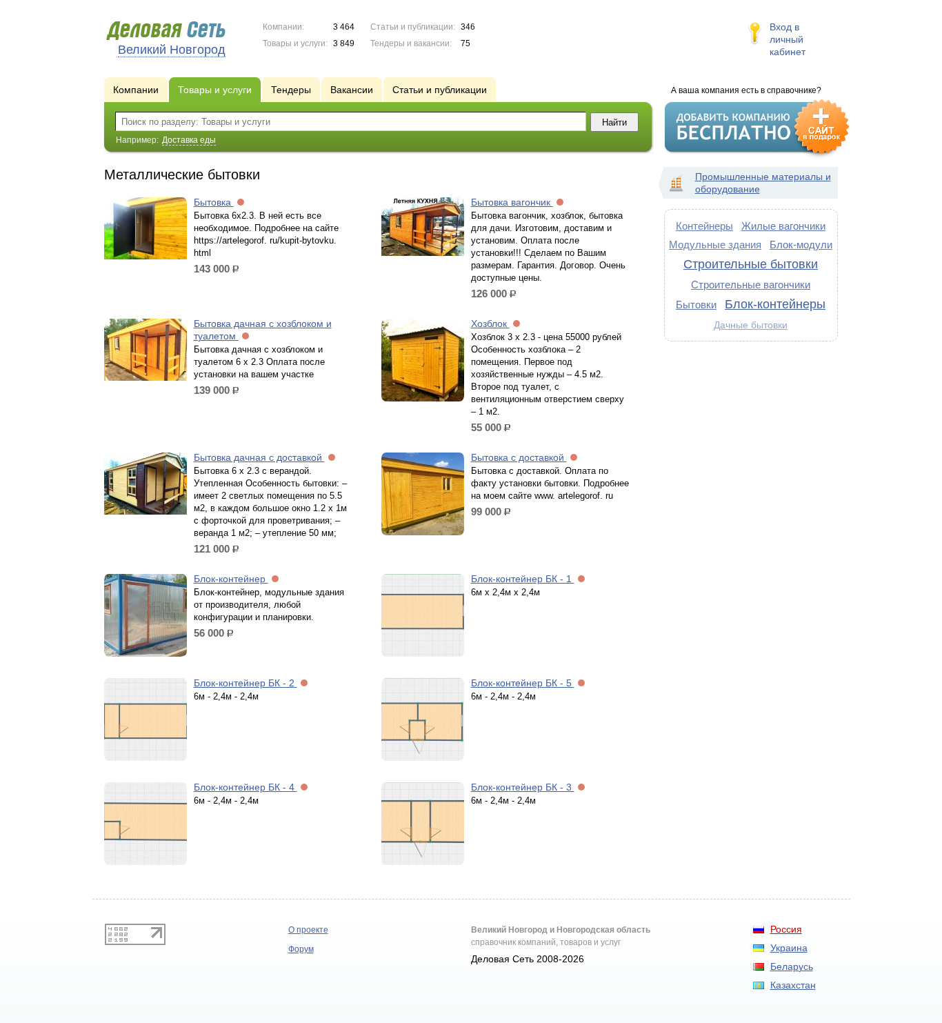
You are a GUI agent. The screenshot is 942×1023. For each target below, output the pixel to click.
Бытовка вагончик (512, 202)
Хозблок (490, 323)
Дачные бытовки (751, 325)
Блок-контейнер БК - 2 (245, 682)
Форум (301, 949)
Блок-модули (801, 244)
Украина (789, 947)
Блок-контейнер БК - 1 (522, 578)
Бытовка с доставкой (519, 457)
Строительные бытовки (750, 264)
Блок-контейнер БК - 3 (522, 787)
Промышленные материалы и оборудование (763, 183)
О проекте (308, 930)
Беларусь (791, 966)
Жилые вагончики (783, 226)
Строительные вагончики (750, 284)
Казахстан (793, 985)
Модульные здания (715, 244)
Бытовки (696, 304)
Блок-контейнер (231, 578)
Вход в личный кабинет (787, 39)
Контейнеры (704, 226)
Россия (786, 929)
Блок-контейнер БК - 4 (245, 787)
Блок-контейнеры (775, 304)
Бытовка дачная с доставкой (259, 457)
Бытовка (214, 202)
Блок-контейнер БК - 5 (522, 682)
